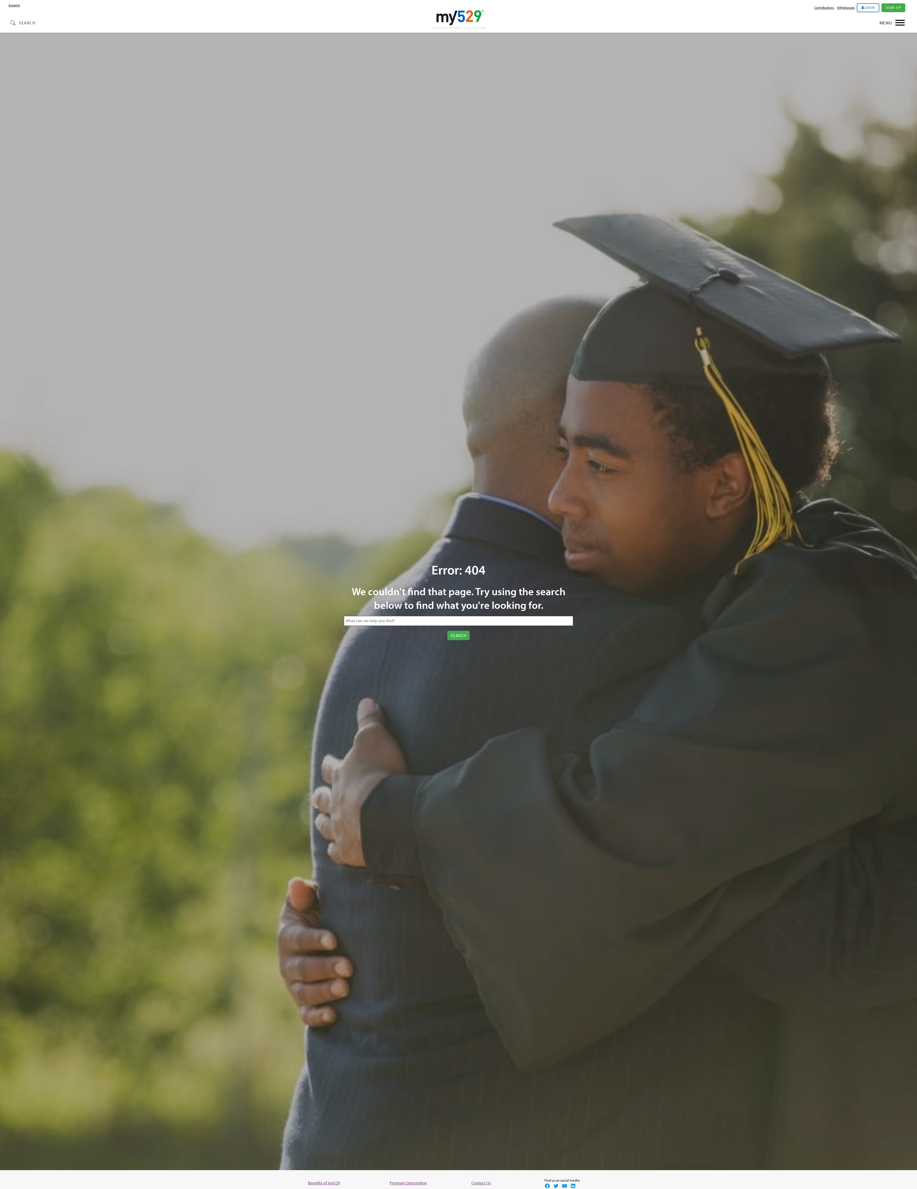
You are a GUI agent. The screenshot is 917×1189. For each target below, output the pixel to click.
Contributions (824, 7)
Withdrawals (846, 7)
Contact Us (481, 1183)
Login (869, 7)
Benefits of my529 (324, 1183)
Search (27, 23)
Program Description (408, 1183)
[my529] (458, 20)
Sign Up (893, 7)
